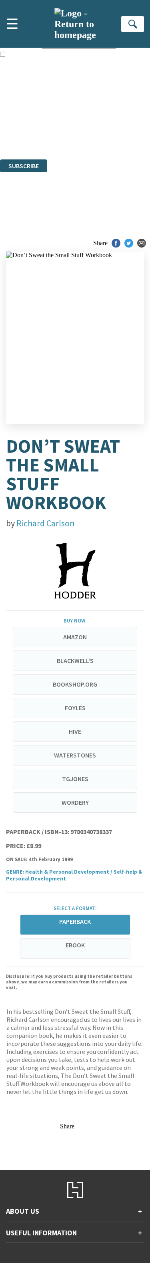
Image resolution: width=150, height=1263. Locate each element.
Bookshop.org (75, 684)
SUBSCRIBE (23, 166)
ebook (75, 945)
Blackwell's (75, 661)
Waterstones (75, 755)
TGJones (75, 779)
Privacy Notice (19, 134)
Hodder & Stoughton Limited (92, 112)
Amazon (75, 637)
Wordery (75, 802)
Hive (75, 731)
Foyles (75, 708)
